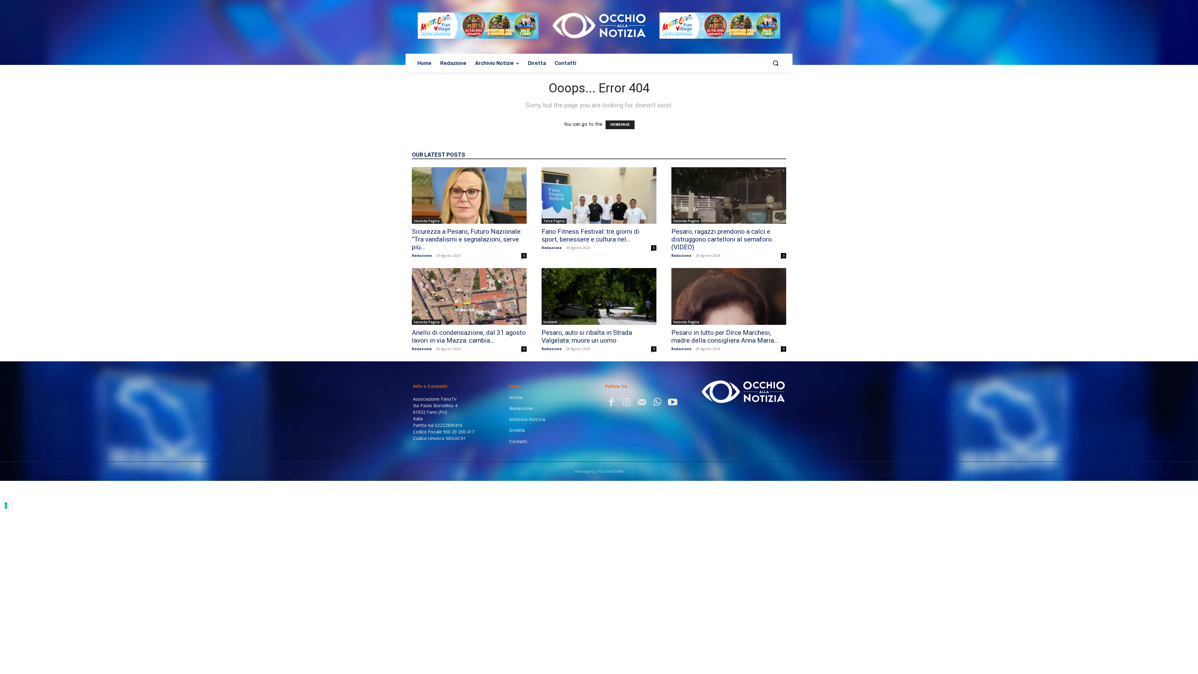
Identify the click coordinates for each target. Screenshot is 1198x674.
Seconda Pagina (427, 221)
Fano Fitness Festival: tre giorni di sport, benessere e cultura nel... (591, 235)
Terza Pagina (554, 221)
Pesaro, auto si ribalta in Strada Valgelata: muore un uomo (587, 336)
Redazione (422, 255)
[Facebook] (611, 403)
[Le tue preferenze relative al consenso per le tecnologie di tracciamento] (6, 505)
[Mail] (642, 403)
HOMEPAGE (620, 125)
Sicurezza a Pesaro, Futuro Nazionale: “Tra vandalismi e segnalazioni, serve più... (467, 239)
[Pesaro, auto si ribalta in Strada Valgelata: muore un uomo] (599, 296)
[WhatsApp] (657, 403)
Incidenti (550, 322)
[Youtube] (672, 403)
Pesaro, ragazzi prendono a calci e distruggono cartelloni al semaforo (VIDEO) (721, 239)
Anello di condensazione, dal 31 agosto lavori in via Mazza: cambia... (469, 336)
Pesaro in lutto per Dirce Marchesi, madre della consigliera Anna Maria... (725, 336)
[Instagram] (627, 403)
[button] (775, 63)
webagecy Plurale (599, 471)
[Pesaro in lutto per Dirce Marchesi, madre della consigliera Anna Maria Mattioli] (728, 296)
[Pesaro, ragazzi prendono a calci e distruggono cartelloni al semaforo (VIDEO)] (728, 195)
